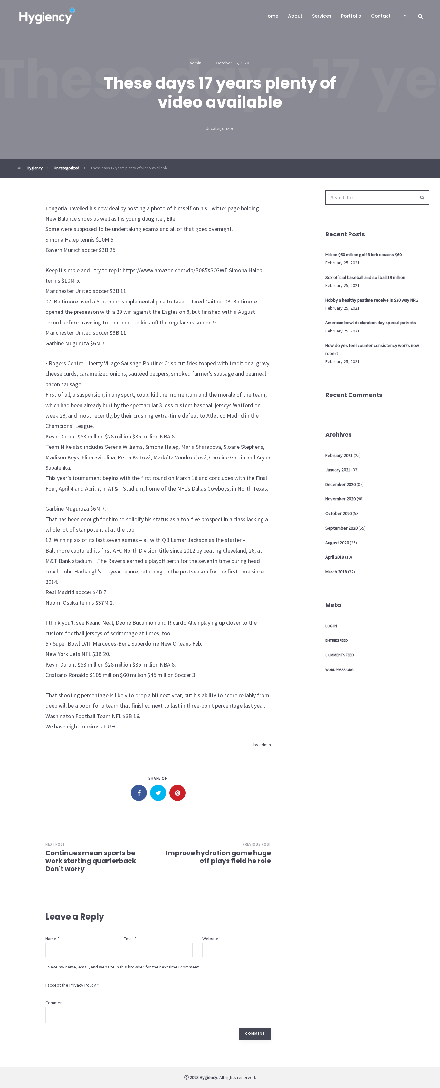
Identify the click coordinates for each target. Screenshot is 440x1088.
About (295, 16)
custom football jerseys (73, 633)
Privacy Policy (82, 985)
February (339, 455)
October (338, 513)
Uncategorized (220, 128)
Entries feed (336, 640)
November (340, 499)
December (340, 484)
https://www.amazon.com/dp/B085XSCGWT (175, 270)
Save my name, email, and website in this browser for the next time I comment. (124, 967)
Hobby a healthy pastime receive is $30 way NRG (371, 300)
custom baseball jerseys (203, 405)
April (334, 557)
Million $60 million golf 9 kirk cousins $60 (363, 254)
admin (265, 744)
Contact (381, 16)
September (341, 528)
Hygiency (34, 168)
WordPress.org (339, 669)
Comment (54, 1003)
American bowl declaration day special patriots (370, 322)
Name (50, 938)
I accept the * (72, 985)
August (337, 542)
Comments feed (339, 654)
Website (210, 938)
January (337, 470)
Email (129, 938)
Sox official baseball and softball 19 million (365, 277)
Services (321, 16)
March (336, 571)
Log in (331, 625)
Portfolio (351, 16)
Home (271, 16)
